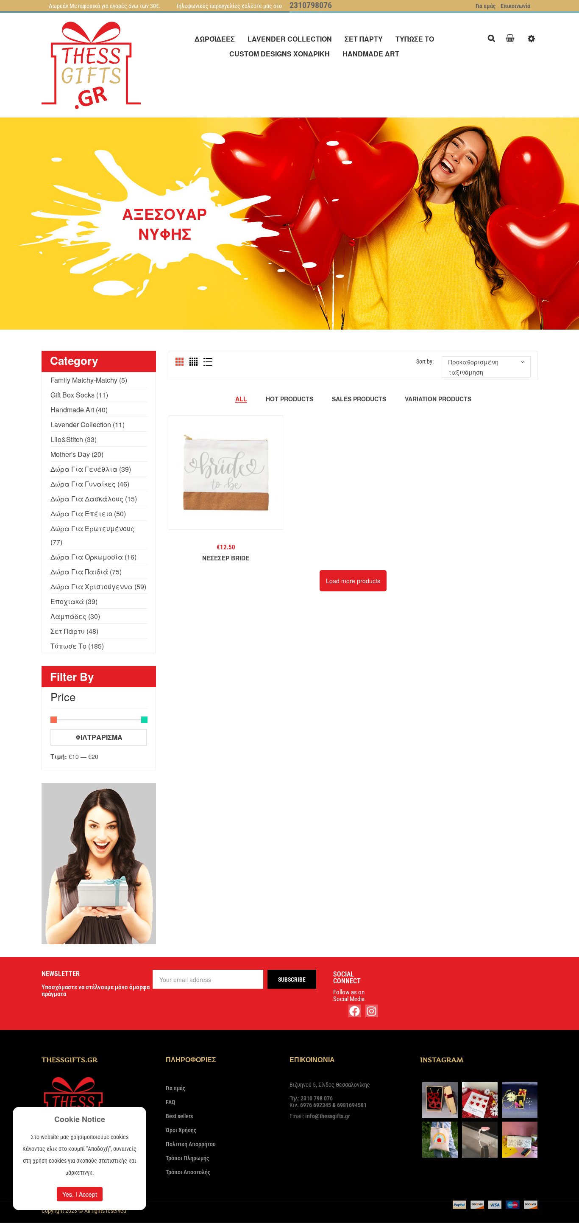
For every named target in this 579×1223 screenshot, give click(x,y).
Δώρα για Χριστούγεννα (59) (98, 586)
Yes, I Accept (79, 1194)
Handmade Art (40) (79, 409)
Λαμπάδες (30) (75, 616)
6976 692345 (315, 1105)
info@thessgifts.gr (327, 1116)
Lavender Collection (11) (87, 424)
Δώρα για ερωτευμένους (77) (92, 535)
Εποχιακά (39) (73, 601)
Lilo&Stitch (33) (73, 439)
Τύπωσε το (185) (77, 646)
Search (493, 37)
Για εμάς (485, 6)
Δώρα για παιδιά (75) (86, 572)
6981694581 (352, 1105)
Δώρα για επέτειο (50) (88, 513)
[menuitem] (214, 38)
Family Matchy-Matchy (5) (88, 380)
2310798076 (311, 5)
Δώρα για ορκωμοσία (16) (93, 557)
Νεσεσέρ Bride (225, 558)
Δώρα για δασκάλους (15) (93, 499)
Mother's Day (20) (76, 454)
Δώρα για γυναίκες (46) (89, 484)
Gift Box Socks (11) (79, 395)
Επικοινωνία (515, 6)
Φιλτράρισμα (98, 737)
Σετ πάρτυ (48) (74, 631)
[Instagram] (371, 1011)
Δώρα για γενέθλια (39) (90, 469)
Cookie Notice (79, 1119)
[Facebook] (354, 1011)
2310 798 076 (317, 1098)
